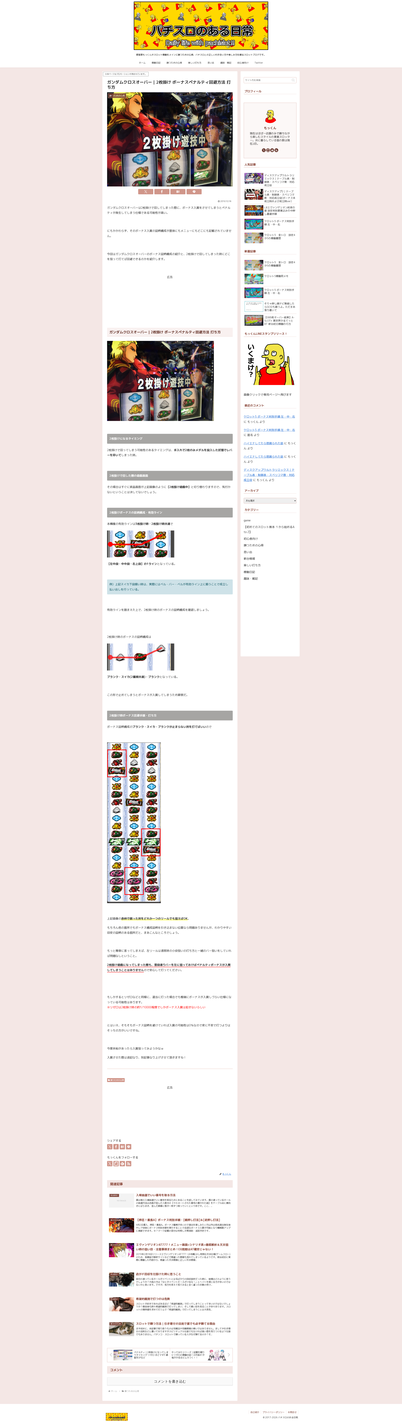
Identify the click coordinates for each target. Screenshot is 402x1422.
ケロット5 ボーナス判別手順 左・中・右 (269, 417)
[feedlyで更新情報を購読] (122, 1163)
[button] (293, 80)
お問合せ (292, 1412)
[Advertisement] (170, 302)
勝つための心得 (117, 1080)
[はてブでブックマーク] (177, 191)
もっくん (270, 128)
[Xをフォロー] (109, 1163)
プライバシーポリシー (274, 1412)
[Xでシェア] (145, 191)
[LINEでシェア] (194, 191)
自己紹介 (254, 1412)
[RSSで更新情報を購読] (128, 1163)
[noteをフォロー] (116, 1163)
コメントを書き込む (170, 1381)
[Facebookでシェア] (161, 191)
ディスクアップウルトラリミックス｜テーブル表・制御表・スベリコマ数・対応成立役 (269, 475)
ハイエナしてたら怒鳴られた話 (263, 443)
